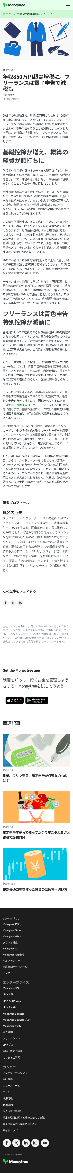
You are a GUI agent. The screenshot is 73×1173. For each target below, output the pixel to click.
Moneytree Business (13, 1013)
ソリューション (11, 1038)
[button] (68, 4)
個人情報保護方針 (12, 1111)
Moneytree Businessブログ (17, 1019)
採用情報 (8, 1098)
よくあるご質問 (11, 1057)
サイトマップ (10, 1130)
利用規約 (8, 1104)
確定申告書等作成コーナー (21, 405)
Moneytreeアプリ (12, 924)
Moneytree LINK (11, 988)
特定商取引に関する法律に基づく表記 (24, 1117)
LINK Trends (9, 1007)
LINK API (8, 994)
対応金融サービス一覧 (15, 966)
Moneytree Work (12, 936)
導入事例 (8, 1031)
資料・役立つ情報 (12, 1051)
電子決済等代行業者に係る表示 (20, 1124)
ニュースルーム (11, 1085)
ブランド (8, 1092)
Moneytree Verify (12, 1025)
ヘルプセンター (11, 960)
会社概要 (8, 1079)
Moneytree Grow (12, 930)
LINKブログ (9, 1044)
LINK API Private (12, 1000)
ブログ (7, 14)
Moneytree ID (10, 948)
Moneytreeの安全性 (13, 954)
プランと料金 (10, 942)
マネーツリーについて (15, 1072)
